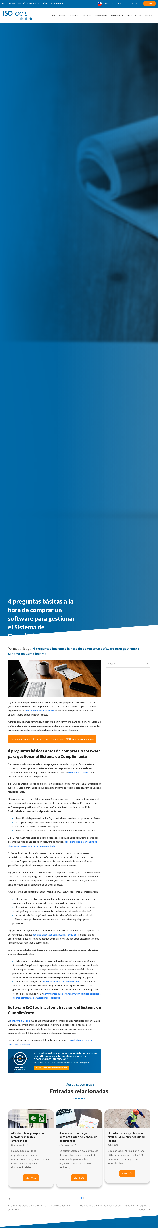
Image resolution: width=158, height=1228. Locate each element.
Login (133, 3)
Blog (26, 649)
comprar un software (79, 772)
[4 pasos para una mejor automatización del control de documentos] (31, 1118)
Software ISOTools (20, 1020)
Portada (13, 649)
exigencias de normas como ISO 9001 (61, 981)
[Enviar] (147, 663)
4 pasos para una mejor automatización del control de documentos (30, 1136)
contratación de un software (39, 710)
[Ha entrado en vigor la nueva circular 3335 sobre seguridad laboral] (79, 1118)
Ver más (30, 1177)
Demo (149, 3)
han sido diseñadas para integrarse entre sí (55, 934)
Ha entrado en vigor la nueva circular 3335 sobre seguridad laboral (77, 1136)
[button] (81, 1198)
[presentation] (9, 1198)
